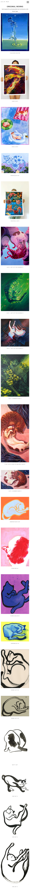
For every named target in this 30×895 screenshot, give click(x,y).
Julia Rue (5, 1)
